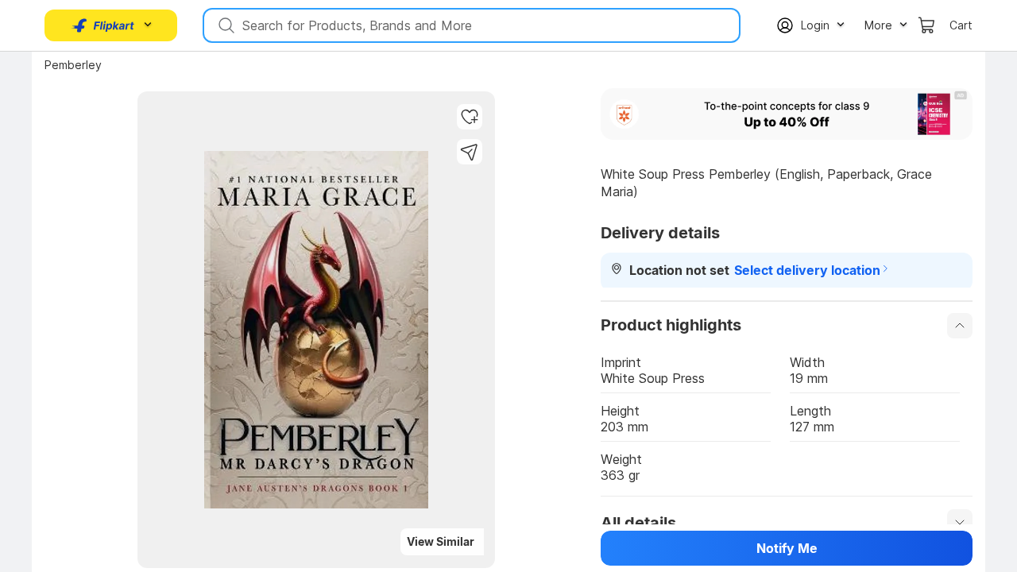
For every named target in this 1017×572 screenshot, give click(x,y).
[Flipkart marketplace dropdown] (103, 25)
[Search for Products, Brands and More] (224, 25)
